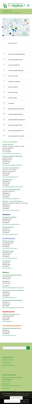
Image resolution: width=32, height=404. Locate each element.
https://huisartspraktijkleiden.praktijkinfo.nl (12, 165)
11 (13, 35)
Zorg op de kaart (6, 11)
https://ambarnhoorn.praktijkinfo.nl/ (10, 198)
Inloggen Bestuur (6, 362)
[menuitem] (23, 5)
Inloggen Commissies (7, 359)
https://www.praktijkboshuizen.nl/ (10, 177)
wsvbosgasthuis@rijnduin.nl (9, 391)
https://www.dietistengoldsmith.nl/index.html (13, 287)
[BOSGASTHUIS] (13, 5)
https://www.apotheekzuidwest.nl (10, 234)
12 (25, 20)
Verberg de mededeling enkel (12, 401)
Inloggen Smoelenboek (8, 365)
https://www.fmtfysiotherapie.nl (9, 248)
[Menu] (27, 5)
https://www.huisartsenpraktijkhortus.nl (11, 153)
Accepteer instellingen (16, 397)
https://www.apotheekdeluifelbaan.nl (11, 224)
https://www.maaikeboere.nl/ (9, 297)
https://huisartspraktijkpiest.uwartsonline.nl (12, 186)
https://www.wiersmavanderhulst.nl (10, 210)
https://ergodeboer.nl (7, 321)
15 (2, 26)
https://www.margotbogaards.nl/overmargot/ (13, 307)
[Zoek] (23, 5)
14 (10, 33)
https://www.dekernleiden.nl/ (9, 335)
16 (27, 23)
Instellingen (24, 401)
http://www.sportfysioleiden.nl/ (9, 258)
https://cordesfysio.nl (7, 268)
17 (15, 28)
